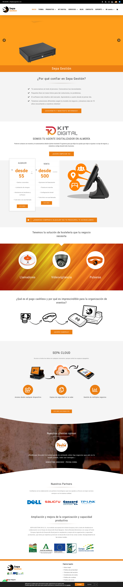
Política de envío (69, 580)
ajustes (69, 585)
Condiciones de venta (71, 575)
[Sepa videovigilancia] (61, 252)
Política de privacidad (70, 570)
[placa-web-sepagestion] (61, 543)
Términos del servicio (71, 572)
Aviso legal (67, 567)
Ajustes (89, 584)
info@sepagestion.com (15, 1)
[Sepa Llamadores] (28, 252)
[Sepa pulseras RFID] (95, 252)
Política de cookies (70, 577)
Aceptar (79, 584)
